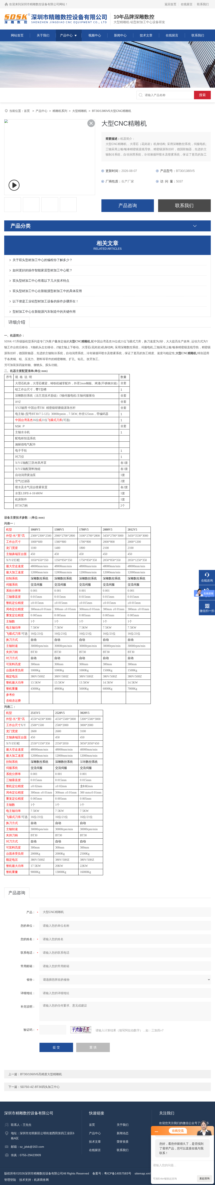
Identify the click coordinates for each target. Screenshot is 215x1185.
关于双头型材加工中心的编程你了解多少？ (42, 260)
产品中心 (66, 35)
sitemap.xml (143, 1173)
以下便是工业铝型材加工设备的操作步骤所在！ (46, 301)
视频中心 (94, 35)
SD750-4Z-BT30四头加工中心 (40, 1086)
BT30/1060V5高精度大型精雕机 (41, 1074)
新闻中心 (120, 35)
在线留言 (187, 4)
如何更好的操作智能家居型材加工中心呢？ (42, 270)
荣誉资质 (122, 1141)
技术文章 (146, 35)
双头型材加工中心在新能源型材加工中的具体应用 (47, 291)
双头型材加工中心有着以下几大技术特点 (41, 280)
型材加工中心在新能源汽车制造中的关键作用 (44, 311)
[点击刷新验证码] (80, 1029)
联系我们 (203, 4)
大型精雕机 (79, 111)
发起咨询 (204, 1178)
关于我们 (43, 35)
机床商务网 (41, 1179)
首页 (27, 111)
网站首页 (17, 35)
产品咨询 (127, 205)
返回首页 (170, 4)
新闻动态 (122, 1133)
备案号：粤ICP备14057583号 (111, 1173)
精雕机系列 (59, 111)
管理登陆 (10, 1179)
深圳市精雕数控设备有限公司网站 (43, 4)
